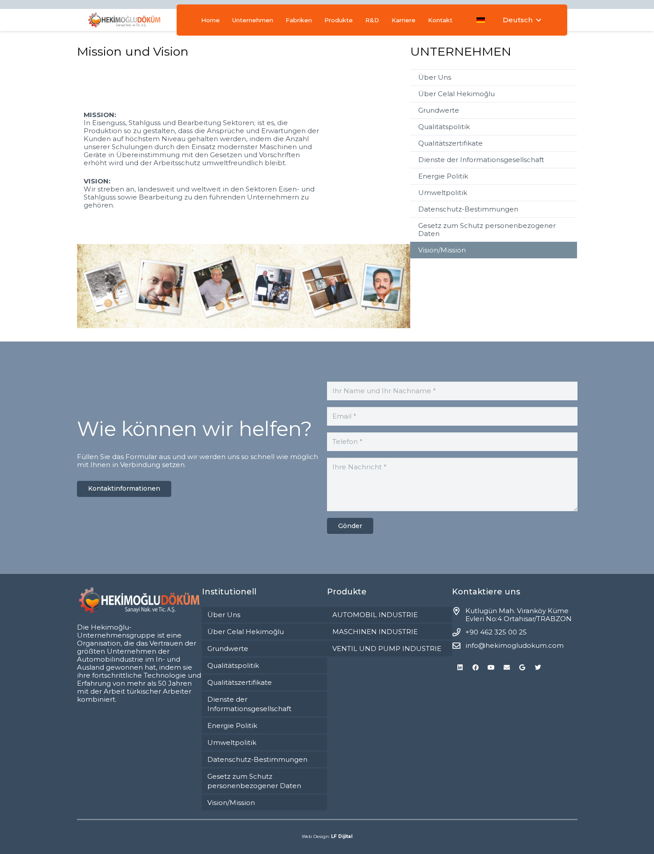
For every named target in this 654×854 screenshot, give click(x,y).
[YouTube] (491, 667)
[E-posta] (506, 667)
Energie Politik (443, 176)
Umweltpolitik (442, 192)
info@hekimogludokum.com (514, 645)
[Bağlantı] (124, 20)
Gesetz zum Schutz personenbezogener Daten (487, 229)
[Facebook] (475, 667)
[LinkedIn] (460, 667)
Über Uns (434, 77)
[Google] (522, 667)
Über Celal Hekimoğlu (456, 93)
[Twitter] (537, 667)
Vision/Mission (442, 250)
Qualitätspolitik (444, 126)
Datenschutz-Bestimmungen (468, 209)
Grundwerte (438, 110)
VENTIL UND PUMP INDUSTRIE (386, 648)
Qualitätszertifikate (450, 143)
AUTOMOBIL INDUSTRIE (375, 614)
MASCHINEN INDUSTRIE (375, 631)
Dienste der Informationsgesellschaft (481, 159)
